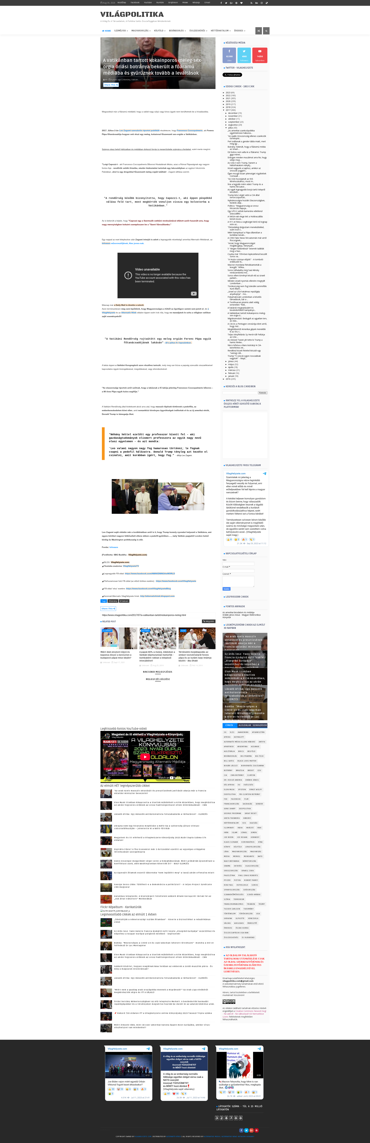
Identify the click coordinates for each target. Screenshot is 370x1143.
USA (258, 914)
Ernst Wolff (255, 789)
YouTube (148, 2)
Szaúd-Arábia (253, 894)
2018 (228, 107)
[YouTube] (261, 1130)
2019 (228, 104)
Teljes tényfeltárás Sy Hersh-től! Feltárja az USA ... (246, 335)
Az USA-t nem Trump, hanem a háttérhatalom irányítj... (242, 164)
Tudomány (249, 909)
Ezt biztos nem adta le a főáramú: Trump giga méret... (247, 153)
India (240, 828)
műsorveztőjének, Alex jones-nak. (127, 243)
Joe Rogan (242, 837)
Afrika (227, 737)
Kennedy (255, 837)
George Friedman (232, 813)
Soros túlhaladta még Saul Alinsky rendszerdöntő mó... (243, 271)
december (233, 113)
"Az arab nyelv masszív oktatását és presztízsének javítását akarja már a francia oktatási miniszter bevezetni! (243, 643)
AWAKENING (243, 732)
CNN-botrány (237, 775)
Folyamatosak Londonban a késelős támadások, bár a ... (244, 298)
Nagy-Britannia (231, 861)
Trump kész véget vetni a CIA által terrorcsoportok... (243, 196)
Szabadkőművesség (234, 894)
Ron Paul (228, 885)
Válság (227, 923)
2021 (228, 98)
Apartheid (229, 747)
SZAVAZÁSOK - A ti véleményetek (259, 726)
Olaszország (252, 866)
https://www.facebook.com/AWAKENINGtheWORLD (150, 573)
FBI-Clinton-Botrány (249, 794)
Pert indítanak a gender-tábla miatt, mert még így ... (247, 142)
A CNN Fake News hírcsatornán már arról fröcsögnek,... (247, 239)
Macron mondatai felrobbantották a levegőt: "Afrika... (244, 266)
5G (225, 732)
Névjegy (196, 2)
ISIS (244, 823)
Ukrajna (228, 918)
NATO (260, 856)
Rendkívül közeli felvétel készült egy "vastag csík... (244, 351)
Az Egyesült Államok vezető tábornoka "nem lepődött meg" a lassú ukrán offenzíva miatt (164, 873)
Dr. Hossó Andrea (233, 780)
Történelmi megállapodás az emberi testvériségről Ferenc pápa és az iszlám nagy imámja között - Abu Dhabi (195, 656)
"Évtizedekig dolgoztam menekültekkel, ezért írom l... (246, 228)
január (231, 376)
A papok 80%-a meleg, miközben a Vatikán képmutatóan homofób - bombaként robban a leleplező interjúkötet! (157, 656)
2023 (228, 92)
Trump (262, 904)
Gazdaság (247, 804)
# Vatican (124, 601)
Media (227, 856)
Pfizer (227, 880)
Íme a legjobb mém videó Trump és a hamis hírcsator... (245, 185)
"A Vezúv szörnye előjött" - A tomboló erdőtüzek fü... (245, 260)
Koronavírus (248, 842)
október (232, 118)
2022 (228, 95)
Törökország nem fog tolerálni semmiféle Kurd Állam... (247, 287)
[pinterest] (236, 3)
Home (108, 30)
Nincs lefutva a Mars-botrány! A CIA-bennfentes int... (245, 346)
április (231, 367)
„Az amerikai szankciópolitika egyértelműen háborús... (241, 131)
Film (246, 799)
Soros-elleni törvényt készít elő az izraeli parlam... (246, 276)
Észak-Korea (242, 928)
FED (225, 799)
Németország (249, 861)
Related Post (109, 621)
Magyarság (255, 852)
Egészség (248, 785)
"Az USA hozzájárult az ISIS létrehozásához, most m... (241, 180)
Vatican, (134, 79)
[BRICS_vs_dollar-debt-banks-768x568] (115, 910)
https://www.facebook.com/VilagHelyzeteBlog (148, 588)
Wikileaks (239, 923)
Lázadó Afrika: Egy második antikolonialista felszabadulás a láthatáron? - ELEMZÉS (161, 814)
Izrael (244, 832)
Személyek (120, 31)
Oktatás (238, 866)
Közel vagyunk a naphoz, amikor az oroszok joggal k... (244, 169)
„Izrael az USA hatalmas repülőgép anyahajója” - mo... (244, 292)
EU (239, 785)
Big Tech (259, 756)
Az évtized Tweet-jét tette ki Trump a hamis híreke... (245, 341)
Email (207, 2)
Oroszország (231, 871)
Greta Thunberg (232, 818)
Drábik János (252, 780)
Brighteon (173, 2)
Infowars (106, 243)
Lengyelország (253, 847)
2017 (228, 110)
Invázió (250, 828)
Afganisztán (258, 732)
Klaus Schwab (231, 842)
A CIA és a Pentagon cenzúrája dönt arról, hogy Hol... (247, 325)
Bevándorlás (176, 31)
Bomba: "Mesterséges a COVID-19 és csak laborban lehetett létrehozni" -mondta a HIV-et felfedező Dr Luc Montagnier (244, 713)
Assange (255, 747)
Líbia (226, 852)
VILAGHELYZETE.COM (143, 1136)
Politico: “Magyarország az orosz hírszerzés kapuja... (243, 207)
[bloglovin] (241, 3)
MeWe (185, 2)
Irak (259, 828)
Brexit (251, 770)
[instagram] (261, 3)
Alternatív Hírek (128, 312)
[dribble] (246, 3)
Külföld (158, 31)
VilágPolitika (132, 14)
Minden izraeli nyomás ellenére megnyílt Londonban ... (246, 282)
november (233, 116)
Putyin (237, 880)
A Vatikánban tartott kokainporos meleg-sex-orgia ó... (247, 314)
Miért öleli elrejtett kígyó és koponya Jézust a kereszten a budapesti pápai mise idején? (115, 655)
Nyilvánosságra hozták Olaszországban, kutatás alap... (246, 201)
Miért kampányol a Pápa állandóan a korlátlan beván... (245, 233)
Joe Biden (229, 837)
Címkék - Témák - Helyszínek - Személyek (230, 726)
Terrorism (239, 899)
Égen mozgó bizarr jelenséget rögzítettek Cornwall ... (247, 174)
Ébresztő (252, 923)
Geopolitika (245, 809)
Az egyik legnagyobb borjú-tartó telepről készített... (246, 190)
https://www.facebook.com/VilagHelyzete (176, 581)
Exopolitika (230, 794)
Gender (259, 804)
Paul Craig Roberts (248, 875)
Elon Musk (229, 789)
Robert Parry (251, 880)
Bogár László (231, 766)
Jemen (254, 832)
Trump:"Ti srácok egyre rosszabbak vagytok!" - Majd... (244, 357)
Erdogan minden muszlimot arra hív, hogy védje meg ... (247, 158)
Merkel (236, 856)
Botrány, (127, 79)
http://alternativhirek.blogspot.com (157, 596)
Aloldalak (245, 725)
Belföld (252, 751)
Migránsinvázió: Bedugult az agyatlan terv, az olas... (247, 319)
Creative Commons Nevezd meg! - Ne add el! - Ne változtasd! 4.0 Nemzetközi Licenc (244, 1014)
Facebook (135, 2)
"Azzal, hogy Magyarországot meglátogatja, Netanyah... (241, 244)
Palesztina (229, 875)
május (231, 364)
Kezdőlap (122, 2)
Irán (226, 832)
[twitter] (226, 3)
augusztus (233, 124)
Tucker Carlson (232, 909)
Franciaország (231, 804)
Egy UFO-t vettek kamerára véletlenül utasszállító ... (245, 212)
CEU (259, 770)
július (230, 127)
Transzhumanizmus (233, 904)
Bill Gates (229, 761)
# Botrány (113, 601)
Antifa (262, 742)
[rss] (251, 3)
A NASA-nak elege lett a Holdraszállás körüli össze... (245, 217)
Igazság (254, 823)
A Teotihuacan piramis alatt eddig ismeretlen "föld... (243, 303)
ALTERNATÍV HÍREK (173, 1136)
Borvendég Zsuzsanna (252, 766)
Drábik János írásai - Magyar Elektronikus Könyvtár (242, 616)
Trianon (251, 904)
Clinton (251, 775)
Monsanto (249, 856)
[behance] (256, 3)
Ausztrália (229, 751)
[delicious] (266, 3)
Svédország (249, 890)
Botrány (145, 631)
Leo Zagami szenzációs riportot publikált (139, 130)
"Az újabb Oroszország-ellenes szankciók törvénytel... (247, 137)
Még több (210, 621)
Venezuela (253, 918)
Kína (260, 842)
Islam (183, 631)
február (231, 373)
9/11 (232, 732)
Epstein (242, 789)
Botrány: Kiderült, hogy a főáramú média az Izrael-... (247, 148)
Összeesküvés (197, 31)
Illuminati (107, 631)
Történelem (230, 914)
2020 (228, 101)
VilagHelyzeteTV (131, 566)
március (232, 370)
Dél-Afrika (229, 785)
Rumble (160, 2)
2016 (228, 379)
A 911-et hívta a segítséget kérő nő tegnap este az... (247, 223)
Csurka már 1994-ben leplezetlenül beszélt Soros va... (247, 255)
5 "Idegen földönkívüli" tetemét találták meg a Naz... (246, 249)
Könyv (227, 847)
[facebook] (221, 3)
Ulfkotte (240, 918)
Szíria (227, 899)
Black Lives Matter (247, 761)
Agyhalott (239, 737)
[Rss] (266, 1130)
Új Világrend (248, 937)
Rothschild (242, 885)
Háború (247, 818)
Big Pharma (246, 756)
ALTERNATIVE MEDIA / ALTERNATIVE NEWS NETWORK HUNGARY (229, 1136)
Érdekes (238, 31)
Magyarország (140, 31)
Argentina (242, 747)
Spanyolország (232, 890)
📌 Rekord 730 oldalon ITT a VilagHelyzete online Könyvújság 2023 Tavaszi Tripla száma (163, 1013)
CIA (225, 775)
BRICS (241, 751)
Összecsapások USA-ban (236, 933)
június (231, 361)
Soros (255, 885)
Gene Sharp (229, 809)
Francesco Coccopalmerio (190, 130)
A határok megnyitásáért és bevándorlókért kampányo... (242, 309)
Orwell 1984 (248, 871)
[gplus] (231, 3)
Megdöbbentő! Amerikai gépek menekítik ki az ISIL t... (247, 330)
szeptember (233, 121)
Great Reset (251, 813)
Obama (227, 866)
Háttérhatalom (220, 31)
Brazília (240, 770)
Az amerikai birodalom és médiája (238, 612)
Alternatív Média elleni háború (239, 742)
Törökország (246, 914)
